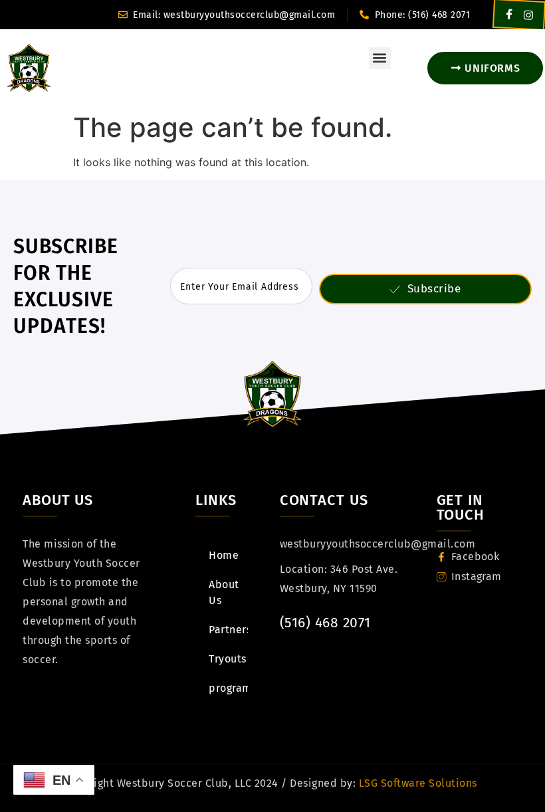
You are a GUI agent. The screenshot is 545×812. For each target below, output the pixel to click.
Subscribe (434, 289)
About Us (224, 592)
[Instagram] (529, 15)
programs (228, 688)
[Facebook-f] (509, 14)
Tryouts (228, 659)
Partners (228, 629)
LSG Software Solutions (416, 783)
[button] (380, 58)
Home (224, 555)
